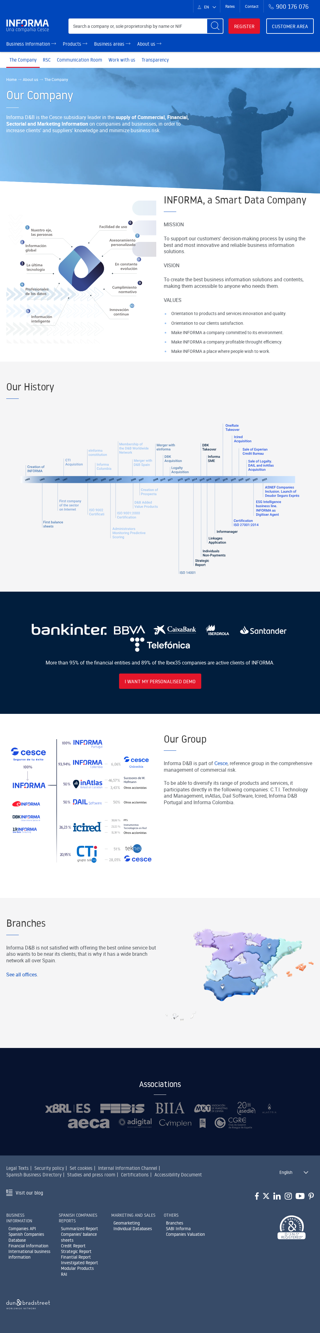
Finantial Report (76, 1257)
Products (72, 44)
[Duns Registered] (291, 1227)
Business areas (110, 44)
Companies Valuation (185, 1234)
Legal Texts (17, 1168)
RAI (64, 1274)
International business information (29, 1254)
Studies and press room (91, 1175)
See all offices (21, 974)
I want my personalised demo (160, 681)
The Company (23, 60)
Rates (230, 6)
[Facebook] (257, 1196)
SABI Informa (178, 1228)
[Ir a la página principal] (30, 26)
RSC (47, 60)
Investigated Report (79, 1262)
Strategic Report (76, 1251)
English (285, 1172)
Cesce (221, 763)
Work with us (121, 60)
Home (11, 79)
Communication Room (79, 60)
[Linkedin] (277, 1196)
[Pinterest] (311, 1196)
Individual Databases (132, 1228)
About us (147, 44)
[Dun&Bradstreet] (28, 1303)
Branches (174, 1223)
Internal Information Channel (127, 1168)
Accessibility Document (178, 1175)
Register (244, 26)
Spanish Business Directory (34, 1175)
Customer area (290, 26)
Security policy (49, 1168)
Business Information (28, 44)
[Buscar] (215, 26)
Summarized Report (79, 1228)
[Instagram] (288, 1196)
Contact (251, 6)
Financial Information (28, 1246)
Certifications (135, 1175)
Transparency (155, 60)
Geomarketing (126, 1223)
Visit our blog (29, 1193)
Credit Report (73, 1246)
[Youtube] (300, 1196)
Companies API (22, 1228)
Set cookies (81, 1168)
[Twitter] (266, 1196)
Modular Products (77, 1268)
